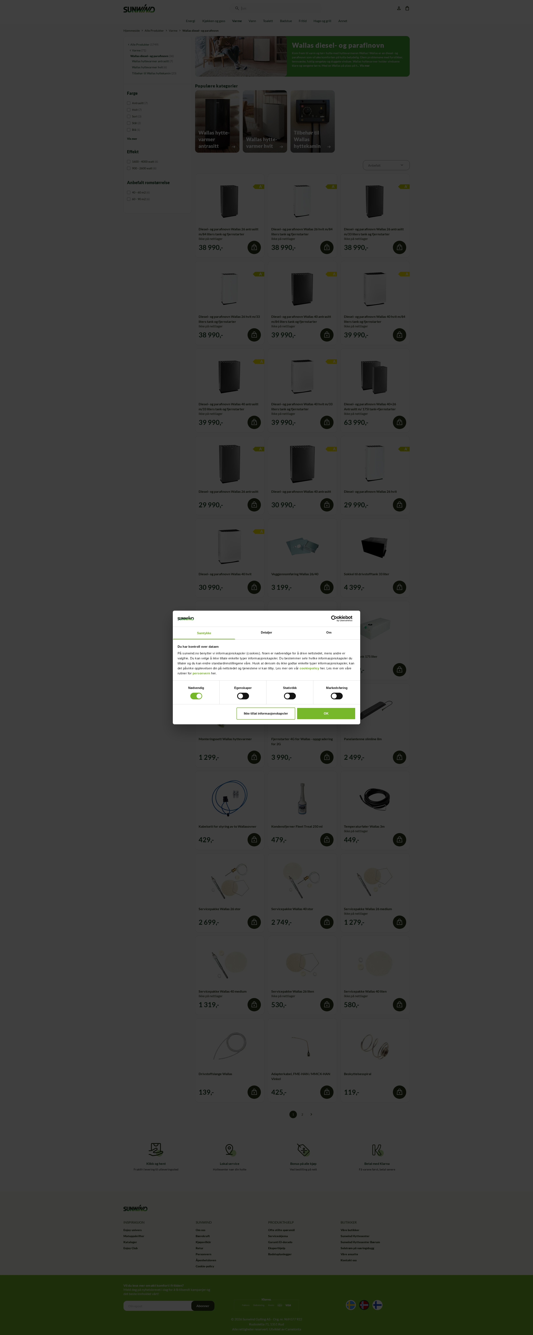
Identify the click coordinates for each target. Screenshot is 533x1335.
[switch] (243, 696)
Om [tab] (328, 632)
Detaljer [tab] (266, 632)
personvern (201, 673)
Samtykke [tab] (204, 633)
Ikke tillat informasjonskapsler (266, 713)
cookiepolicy (309, 668)
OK (326, 713)
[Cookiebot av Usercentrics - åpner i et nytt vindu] (337, 618)
